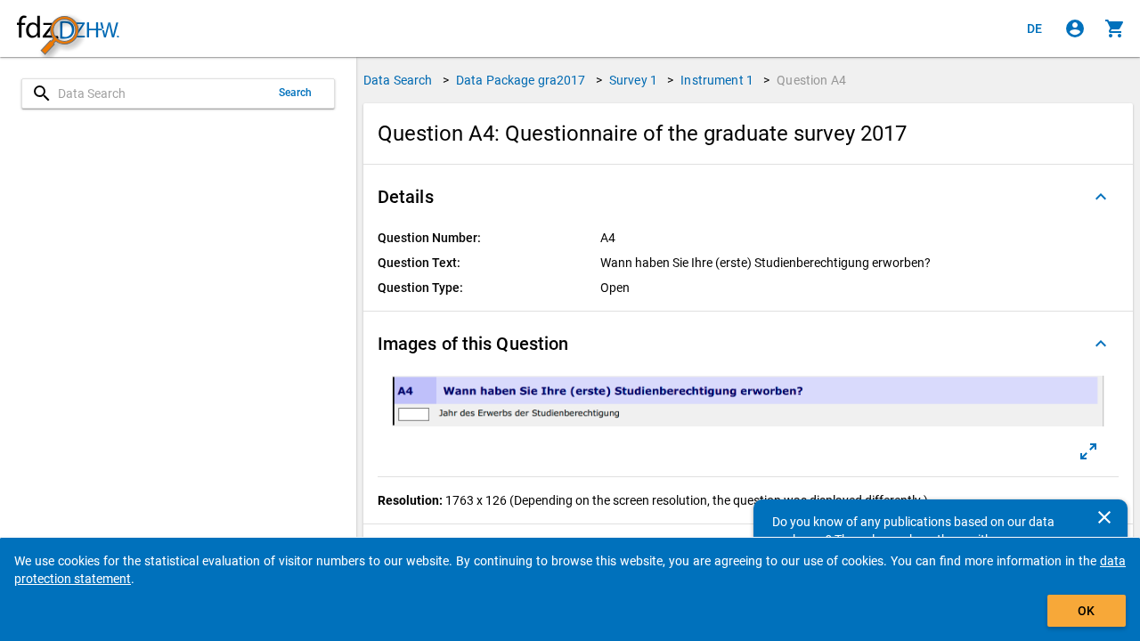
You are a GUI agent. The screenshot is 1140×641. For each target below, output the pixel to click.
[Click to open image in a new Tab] (1088, 451)
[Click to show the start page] (67, 29)
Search (296, 92)
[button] (748, 197)
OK (1086, 611)
